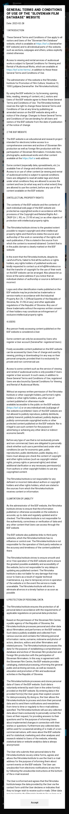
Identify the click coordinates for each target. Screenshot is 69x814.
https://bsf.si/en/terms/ (19, 70)
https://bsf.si (42, 43)
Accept (34, 802)
